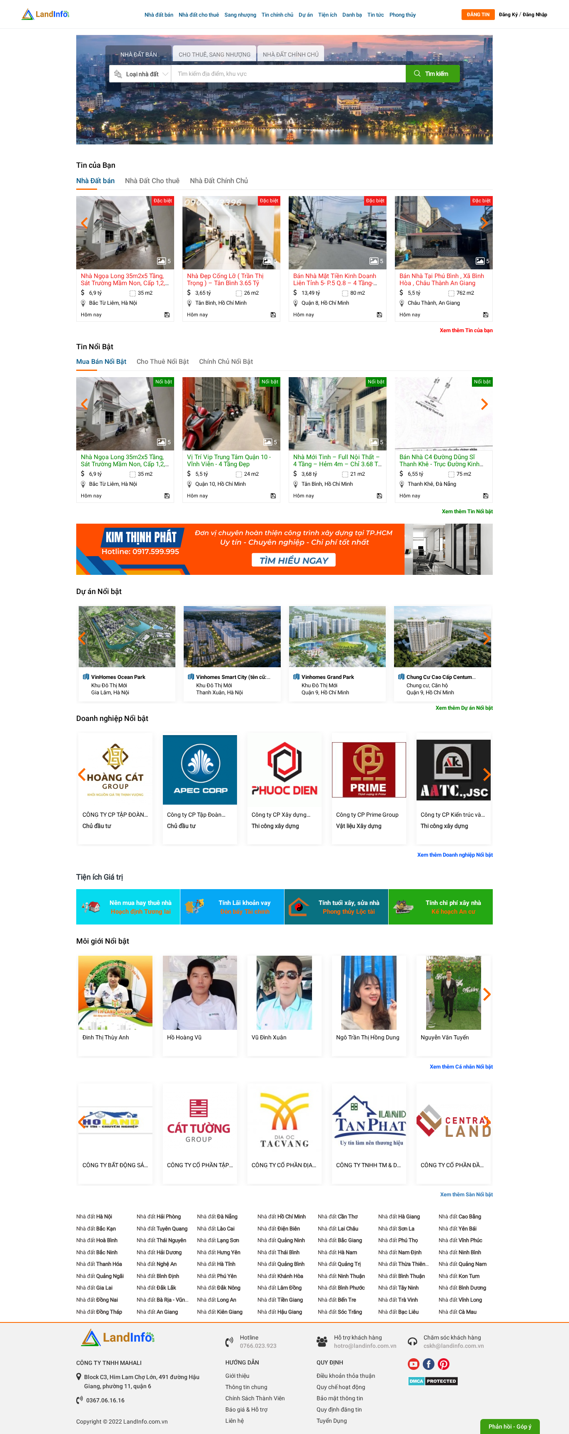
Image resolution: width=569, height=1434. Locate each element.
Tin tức (375, 15)
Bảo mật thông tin (340, 1398)
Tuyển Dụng (332, 1420)
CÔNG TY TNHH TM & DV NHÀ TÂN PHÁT (284, 1165)
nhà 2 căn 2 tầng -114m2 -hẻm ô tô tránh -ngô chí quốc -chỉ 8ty (443, 283)
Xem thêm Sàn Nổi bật (466, 1194)
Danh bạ (352, 15)
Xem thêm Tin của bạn (466, 330)
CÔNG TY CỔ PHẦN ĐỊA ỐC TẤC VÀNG (197, 1165)
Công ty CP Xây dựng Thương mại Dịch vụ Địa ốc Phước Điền (197, 814)
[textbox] (276, 73)
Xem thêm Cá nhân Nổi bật (461, 1067)
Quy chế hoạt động (341, 1387)
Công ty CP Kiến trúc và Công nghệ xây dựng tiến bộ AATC (368, 814)
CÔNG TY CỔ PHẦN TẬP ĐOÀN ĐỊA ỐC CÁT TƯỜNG (113, 1165)
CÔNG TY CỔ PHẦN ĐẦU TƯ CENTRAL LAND (367, 1165)
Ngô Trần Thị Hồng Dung (283, 1037)
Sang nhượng (240, 15)
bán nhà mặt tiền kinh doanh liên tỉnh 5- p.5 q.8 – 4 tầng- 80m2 (228, 283)
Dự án (306, 15)
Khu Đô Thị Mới (109, 685)
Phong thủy (402, 15)
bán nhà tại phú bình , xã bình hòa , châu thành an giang (335, 279)
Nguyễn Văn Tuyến (360, 1037)
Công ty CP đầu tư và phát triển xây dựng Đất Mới (451, 814)
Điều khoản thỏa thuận (346, 1375)
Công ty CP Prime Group (283, 814)
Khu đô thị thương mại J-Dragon (444, 677)
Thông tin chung (246, 1387)
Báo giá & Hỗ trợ (246, 1409)
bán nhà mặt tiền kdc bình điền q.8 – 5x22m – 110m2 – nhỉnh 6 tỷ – (440, 464)
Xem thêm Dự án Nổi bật (464, 708)
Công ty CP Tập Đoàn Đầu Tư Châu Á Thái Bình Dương (114, 814)
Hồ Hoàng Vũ (99, 1037)
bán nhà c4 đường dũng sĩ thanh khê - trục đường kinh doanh (333, 464)
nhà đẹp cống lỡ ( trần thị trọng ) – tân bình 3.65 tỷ (119, 279)
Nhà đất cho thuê (199, 15)
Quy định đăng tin (339, 1409)
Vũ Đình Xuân (184, 1037)
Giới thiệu (237, 1375)
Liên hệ (234, 1420)
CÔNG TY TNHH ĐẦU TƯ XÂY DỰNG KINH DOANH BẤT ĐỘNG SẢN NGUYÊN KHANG (453, 1165)
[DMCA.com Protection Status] (447, 1381)
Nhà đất (94, 1216)
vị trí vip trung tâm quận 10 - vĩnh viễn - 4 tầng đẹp (123, 460)
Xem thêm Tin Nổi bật (467, 511)
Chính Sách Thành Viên (255, 1398)
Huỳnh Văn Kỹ (439, 1037)
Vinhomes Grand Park (222, 677)
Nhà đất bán (159, 15)
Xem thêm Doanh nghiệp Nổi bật (455, 855)
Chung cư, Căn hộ (321, 685)
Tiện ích (327, 15)
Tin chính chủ (277, 15)
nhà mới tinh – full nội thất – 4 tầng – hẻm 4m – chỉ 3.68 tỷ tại (231, 464)
